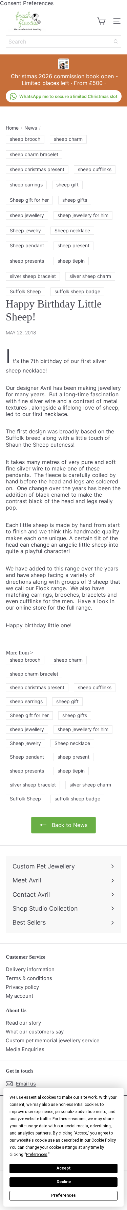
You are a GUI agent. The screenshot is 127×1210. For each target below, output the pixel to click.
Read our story (23, 1023)
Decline (64, 1181)
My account (19, 996)
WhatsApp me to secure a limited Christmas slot (68, 96)
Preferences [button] (36, 1154)
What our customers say (35, 1031)
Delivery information (30, 969)
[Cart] (101, 21)
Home (12, 128)
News (30, 128)
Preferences (63, 1195)
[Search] (115, 41)
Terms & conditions (29, 978)
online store (31, 607)
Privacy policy (22, 987)
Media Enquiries (25, 1049)
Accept (64, 1168)
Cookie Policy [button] (103, 1140)
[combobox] (63, 41)
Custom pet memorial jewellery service (53, 1040)
